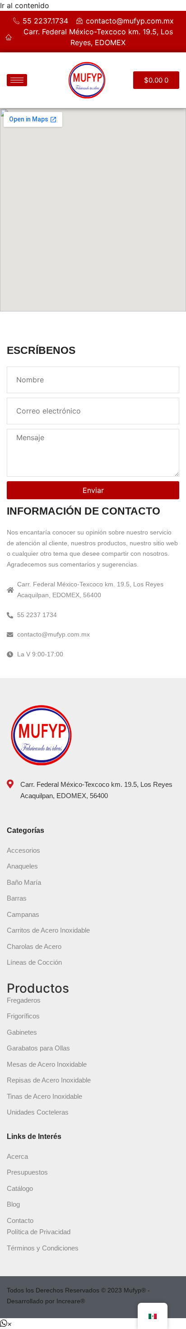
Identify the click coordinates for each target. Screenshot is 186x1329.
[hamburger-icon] (17, 80)
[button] (6, 1323)
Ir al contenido (24, 5)
